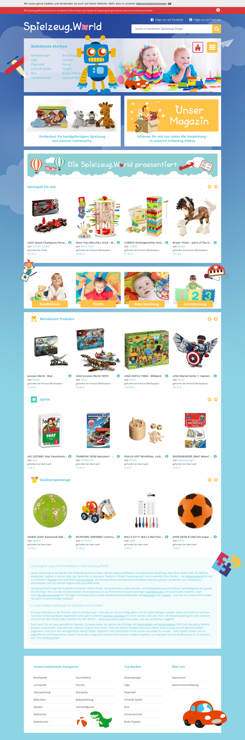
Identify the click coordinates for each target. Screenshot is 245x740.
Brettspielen (145, 624)
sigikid (36, 540)
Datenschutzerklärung (185, 685)
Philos (132, 460)
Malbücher (40, 714)
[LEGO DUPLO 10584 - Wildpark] (166, 376)
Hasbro (67, 69)
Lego (34, 60)
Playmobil (37, 64)
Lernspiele (40, 685)
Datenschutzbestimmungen (151, 3)
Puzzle (98, 304)
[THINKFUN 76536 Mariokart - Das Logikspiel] (118, 456)
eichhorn (86, 540)
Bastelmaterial (194, 576)
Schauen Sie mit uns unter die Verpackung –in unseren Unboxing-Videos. (173, 138)
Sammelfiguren (85, 707)
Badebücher (41, 721)
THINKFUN (87, 460)
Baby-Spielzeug (147, 304)
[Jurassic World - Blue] (69, 376)
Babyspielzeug (84, 699)
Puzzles (80, 685)
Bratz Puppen (71, 55)
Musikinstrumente (49, 595)
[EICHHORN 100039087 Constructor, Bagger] (118, 537)
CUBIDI (133, 246)
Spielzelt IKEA (71, 78)
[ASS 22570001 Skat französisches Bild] (69, 456)
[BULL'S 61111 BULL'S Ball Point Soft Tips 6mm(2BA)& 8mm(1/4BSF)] (166, 537)
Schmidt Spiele (41, 69)
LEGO (84, 379)
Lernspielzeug (195, 304)
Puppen (52, 579)
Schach (166, 595)
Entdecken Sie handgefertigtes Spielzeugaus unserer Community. (72, 138)
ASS (34, 460)
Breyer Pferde (71, 73)
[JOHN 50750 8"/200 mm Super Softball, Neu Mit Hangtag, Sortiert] (215, 537)
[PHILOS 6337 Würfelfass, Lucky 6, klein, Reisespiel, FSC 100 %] (166, 456)
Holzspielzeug (42, 692)
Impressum (178, 677)
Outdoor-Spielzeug (114, 615)
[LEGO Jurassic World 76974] (118, 376)
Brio (34, 73)
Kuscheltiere (50, 304)
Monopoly (149, 595)
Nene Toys (87, 246)
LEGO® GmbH (40, 246)
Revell (36, 379)
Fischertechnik (41, 78)
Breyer (182, 246)
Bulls (132, 540)
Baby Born (40, 699)
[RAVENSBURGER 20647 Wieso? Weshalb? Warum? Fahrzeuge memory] (215, 456)
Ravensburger (40, 55)
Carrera (67, 60)
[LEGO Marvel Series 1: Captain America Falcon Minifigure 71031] (215, 376)
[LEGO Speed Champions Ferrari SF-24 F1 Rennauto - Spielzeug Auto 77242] (69, 242)
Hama (66, 64)
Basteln (38, 707)
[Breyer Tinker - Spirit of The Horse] (215, 242)
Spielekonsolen (155, 591)
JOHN (181, 540)
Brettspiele (40, 677)
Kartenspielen (167, 624)
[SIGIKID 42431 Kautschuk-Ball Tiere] (69, 537)
